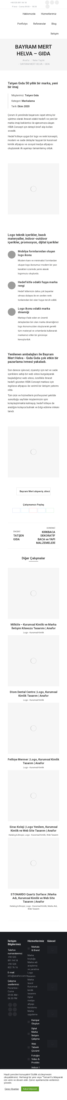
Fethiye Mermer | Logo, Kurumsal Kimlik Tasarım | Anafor (33, 761)
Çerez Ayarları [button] (12, 1089)
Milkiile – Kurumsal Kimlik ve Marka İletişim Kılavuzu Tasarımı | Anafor (33, 626)
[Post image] (33, 593)
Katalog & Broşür (16, 835)
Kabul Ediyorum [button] (30, 1089)
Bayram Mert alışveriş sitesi (34, 491)
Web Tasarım (52, 835)
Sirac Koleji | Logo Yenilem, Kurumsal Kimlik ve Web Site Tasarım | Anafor (33, 828)
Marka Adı (52, 906)
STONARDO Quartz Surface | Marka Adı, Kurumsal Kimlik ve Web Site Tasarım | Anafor (33, 898)
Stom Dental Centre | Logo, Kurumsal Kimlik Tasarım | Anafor (33, 693)
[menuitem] (29, 14)
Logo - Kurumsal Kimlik (33, 632)
